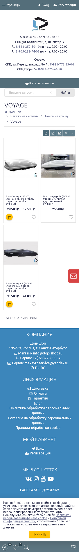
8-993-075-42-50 (50, 69)
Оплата (40, 393)
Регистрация (67, 5)
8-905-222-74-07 (27, 51)
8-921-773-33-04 (61, 64)
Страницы (12, 5)
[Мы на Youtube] (43, 479)
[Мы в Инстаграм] (36, 479)
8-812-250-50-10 (27, 46)
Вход (45, 5)
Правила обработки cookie (38, 428)
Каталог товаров (41, 83)
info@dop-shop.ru (47, 353)
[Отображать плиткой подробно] (53, 133)
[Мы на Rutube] (51, 479)
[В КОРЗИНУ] (9, 217)
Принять (39, 534)
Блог (38, 403)
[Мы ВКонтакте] (28, 479)
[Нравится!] (34, 218)
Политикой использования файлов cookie (37, 516)
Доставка (40, 388)
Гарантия (40, 398)
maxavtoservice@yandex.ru (46, 363)
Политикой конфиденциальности (34, 519)
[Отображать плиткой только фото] (59, 133)
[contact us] (73, 276)
